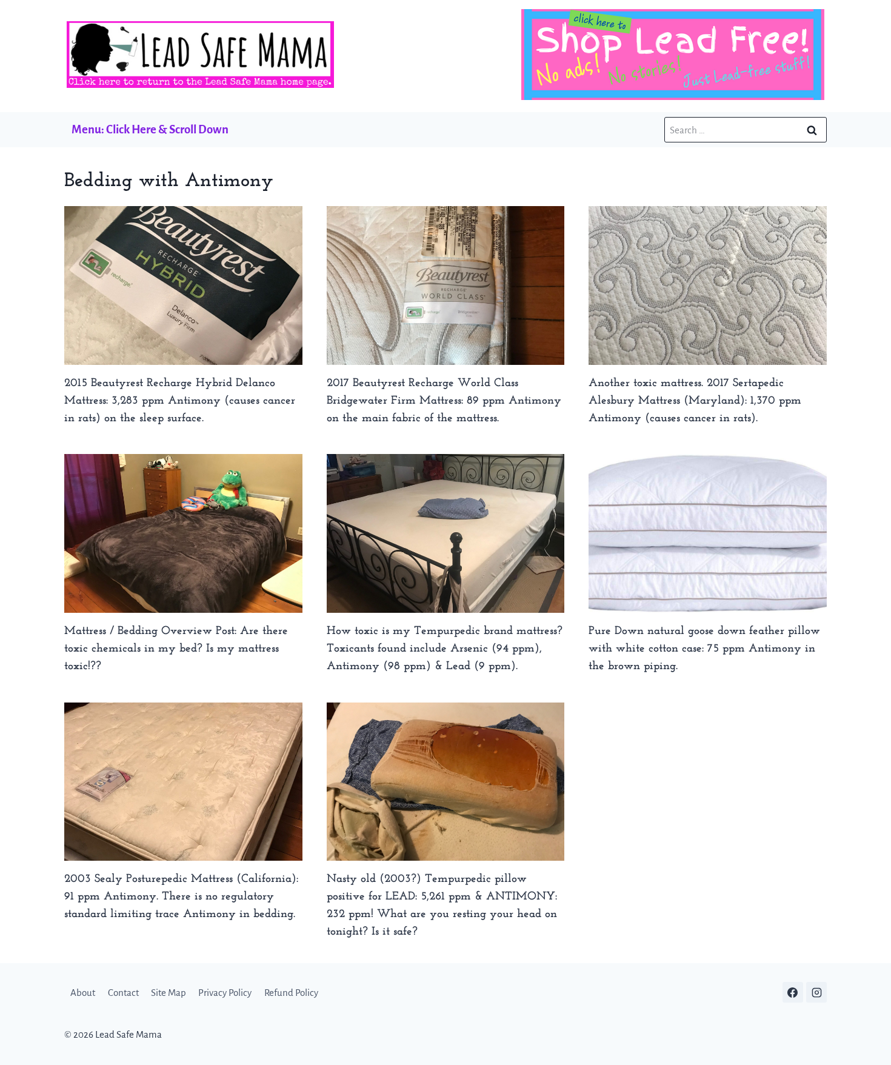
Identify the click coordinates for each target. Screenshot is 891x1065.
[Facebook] (793, 992)
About (82, 992)
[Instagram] (816, 992)
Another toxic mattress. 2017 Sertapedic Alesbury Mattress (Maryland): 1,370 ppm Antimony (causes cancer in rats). (695, 401)
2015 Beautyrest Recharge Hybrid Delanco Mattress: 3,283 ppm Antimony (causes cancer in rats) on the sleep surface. (179, 401)
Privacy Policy (225, 992)
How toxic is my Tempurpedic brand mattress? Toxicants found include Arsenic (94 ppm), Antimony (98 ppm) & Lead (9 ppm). (444, 649)
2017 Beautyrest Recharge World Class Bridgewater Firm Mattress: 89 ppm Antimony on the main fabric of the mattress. (444, 401)
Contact (123, 992)
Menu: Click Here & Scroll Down (150, 129)
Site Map (168, 992)
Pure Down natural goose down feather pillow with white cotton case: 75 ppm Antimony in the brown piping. (704, 649)
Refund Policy (291, 992)
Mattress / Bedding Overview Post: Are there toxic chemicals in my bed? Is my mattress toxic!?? (176, 649)
